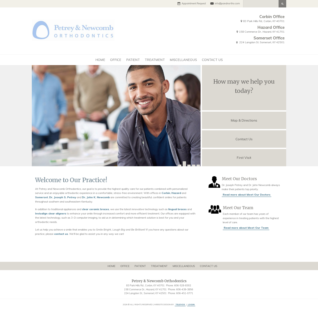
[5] (198, 165)
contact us (61, 233)
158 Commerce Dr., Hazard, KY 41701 (262, 31)
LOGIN (191, 304)
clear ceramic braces (95, 209)
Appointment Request (194, 3)
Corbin (166, 193)
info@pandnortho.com (227, 3)
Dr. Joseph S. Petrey (62, 197)
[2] (184, 163)
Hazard (176, 193)
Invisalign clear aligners (50, 213)
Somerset (41, 197)
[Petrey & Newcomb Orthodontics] (73, 30)
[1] (179, 165)
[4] (193, 165)
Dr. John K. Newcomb (96, 197)
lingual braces (177, 209)
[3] (189, 165)
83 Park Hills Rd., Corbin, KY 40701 (264, 21)
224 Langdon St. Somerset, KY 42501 (262, 42)
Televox (180, 304)
